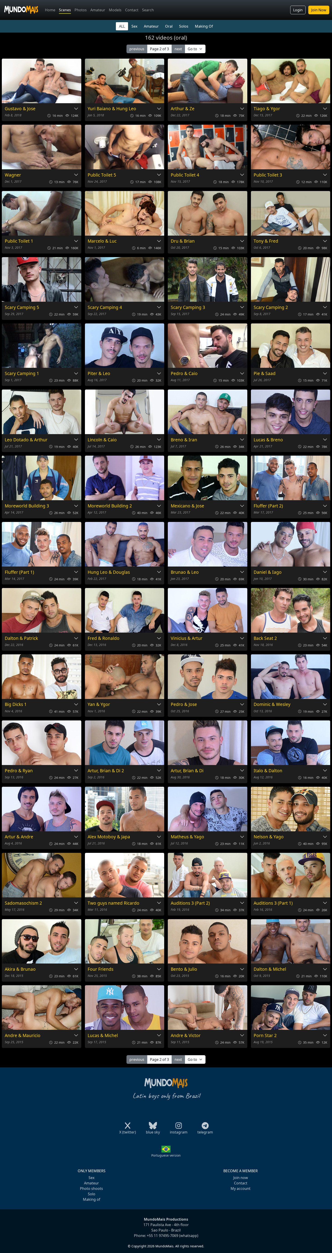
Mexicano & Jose (187, 506)
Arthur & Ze (182, 109)
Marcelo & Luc (102, 241)
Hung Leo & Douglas (109, 572)
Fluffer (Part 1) (19, 572)
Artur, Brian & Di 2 (106, 771)
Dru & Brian (183, 241)
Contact (131, 9)
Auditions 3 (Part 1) (273, 903)
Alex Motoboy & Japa (109, 837)
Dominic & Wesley (272, 704)
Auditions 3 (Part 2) (190, 903)
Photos (81, 9)
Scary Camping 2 (271, 307)
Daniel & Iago (268, 572)
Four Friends (100, 969)
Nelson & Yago (269, 837)
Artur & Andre (19, 837)
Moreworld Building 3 (27, 506)
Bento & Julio (184, 969)
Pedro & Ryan (19, 771)
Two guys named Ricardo (113, 903)
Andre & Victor (186, 1035)
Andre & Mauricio (22, 1035)
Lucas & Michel (103, 1035)
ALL (122, 26)
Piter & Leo (99, 373)
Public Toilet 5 (102, 175)
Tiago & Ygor (267, 109)
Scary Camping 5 (22, 307)
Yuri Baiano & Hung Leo (112, 109)
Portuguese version (166, 1155)
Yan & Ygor (99, 704)
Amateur (97, 9)
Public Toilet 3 (268, 175)
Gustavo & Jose (20, 109)
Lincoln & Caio (102, 440)
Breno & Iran (184, 440)
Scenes (65, 9)
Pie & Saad (265, 373)
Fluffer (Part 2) (268, 506)
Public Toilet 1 (19, 241)
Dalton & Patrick (21, 638)
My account (240, 1188)
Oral (169, 26)
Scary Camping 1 (22, 373)
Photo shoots (91, 1188)
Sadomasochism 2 (23, 903)
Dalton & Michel (270, 969)
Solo (91, 1193)
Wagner (13, 175)
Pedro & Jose (184, 704)
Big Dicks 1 (16, 704)
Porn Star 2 (265, 1035)
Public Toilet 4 (185, 175)
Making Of (204, 26)
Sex (134, 26)
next (178, 48)
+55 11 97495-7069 (162, 1235)
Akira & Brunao (20, 969)
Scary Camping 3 (188, 307)
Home (50, 9)
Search (148, 9)
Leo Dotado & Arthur (26, 440)
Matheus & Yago (187, 837)
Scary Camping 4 (105, 307)
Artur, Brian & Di (187, 771)
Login (298, 9)
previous (136, 48)
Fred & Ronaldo (103, 638)
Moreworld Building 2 (110, 506)
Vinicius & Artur (186, 638)
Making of (91, 1199)
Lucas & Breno (268, 440)
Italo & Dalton (268, 771)
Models (115, 9)
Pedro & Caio (184, 373)
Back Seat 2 (265, 638)
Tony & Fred (266, 241)
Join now (240, 1177)
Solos (183, 26)
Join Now (318, 9)
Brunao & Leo (185, 572)
